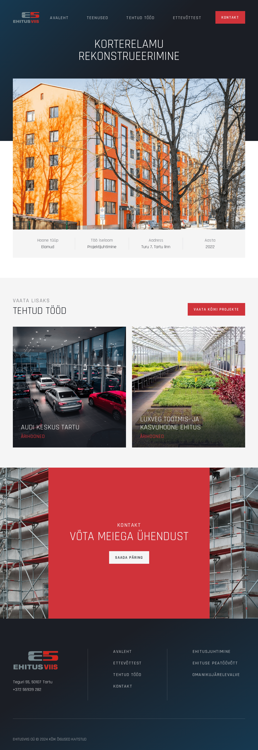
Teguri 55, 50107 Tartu (32, 682)
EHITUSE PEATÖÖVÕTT (215, 663)
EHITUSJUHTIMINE (211, 651)
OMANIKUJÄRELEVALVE (216, 675)
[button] (59, 17)
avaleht (59, 18)
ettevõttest (187, 18)
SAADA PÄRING (129, 557)
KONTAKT (122, 686)
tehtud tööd (140, 18)
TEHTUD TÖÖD (127, 675)
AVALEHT (122, 651)
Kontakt (230, 17)
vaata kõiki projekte (216, 309)
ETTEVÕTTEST (127, 663)
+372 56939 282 (27, 689)
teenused (97, 18)
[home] (26, 17)
